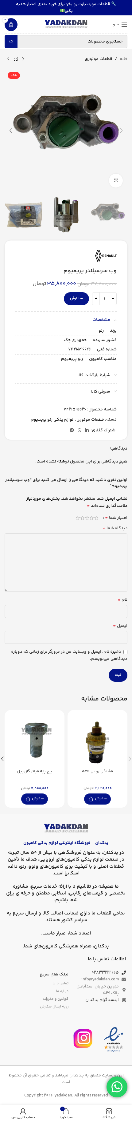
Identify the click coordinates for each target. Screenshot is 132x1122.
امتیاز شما (116, 517)
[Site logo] (66, 24)
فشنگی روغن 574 (97, 771)
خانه (123, 59)
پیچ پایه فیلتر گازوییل (34, 771)
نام (122, 599)
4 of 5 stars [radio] (82, 518)
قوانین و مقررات (55, 999)
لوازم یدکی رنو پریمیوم (52, 419)
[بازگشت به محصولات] (15, 59)
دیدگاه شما (115, 528)
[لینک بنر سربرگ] (66, 7)
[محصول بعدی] (8, 59)
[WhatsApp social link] (79, 430)
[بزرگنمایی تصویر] (116, 181)
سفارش (76, 298)
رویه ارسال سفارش (54, 1007)
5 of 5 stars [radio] (78, 518)
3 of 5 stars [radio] (87, 518)
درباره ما (62, 991)
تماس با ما (60, 984)
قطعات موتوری (98, 59)
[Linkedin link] (87, 430)
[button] (121, 130)
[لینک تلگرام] (72, 430)
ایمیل (120, 626)
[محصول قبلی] (23, 59)
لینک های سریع (54, 974)
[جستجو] (11, 41)
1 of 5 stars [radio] (96, 518)
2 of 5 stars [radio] (91, 518)
